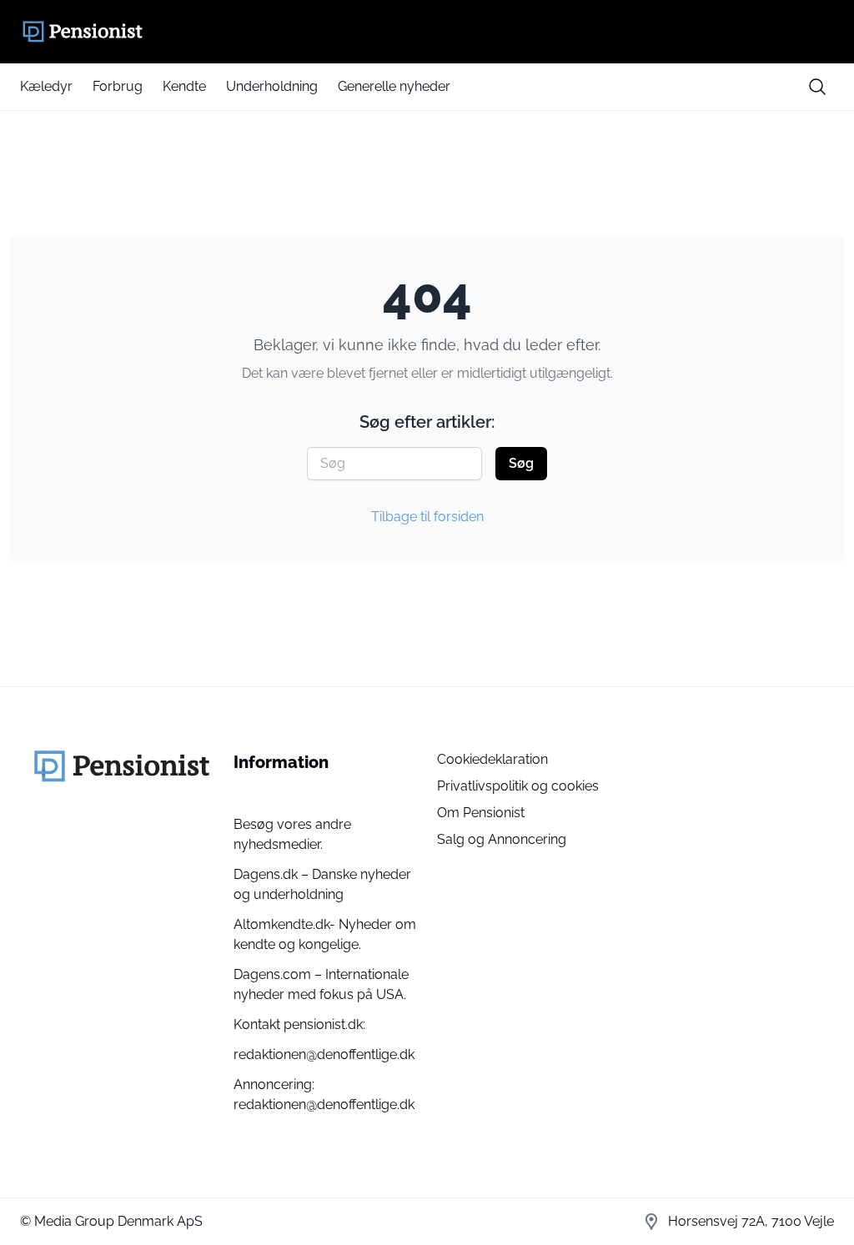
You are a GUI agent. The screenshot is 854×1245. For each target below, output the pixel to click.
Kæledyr (46, 86)
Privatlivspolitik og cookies (518, 786)
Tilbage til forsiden (427, 517)
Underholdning (272, 86)
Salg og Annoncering (501, 839)
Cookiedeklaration (492, 759)
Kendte (184, 86)
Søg (521, 463)
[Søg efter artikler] (817, 86)
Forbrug (118, 86)
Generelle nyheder (394, 86)
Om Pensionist (481, 813)
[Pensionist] (427, 31)
